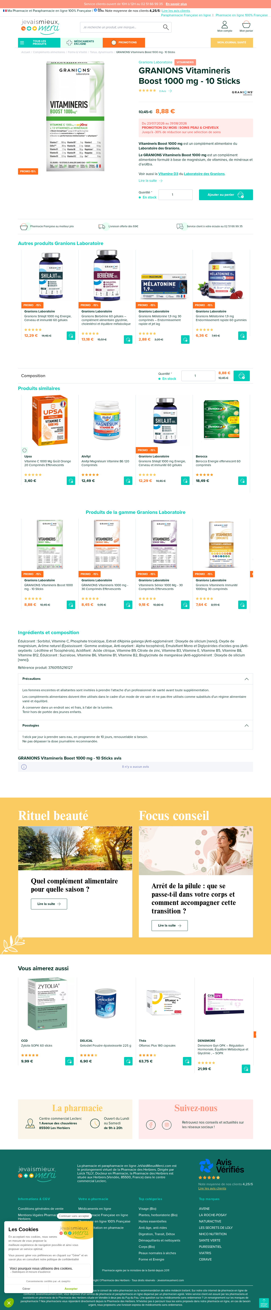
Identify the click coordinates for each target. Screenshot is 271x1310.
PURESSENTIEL (210, 1247)
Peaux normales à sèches (157, 1253)
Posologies (30, 725)
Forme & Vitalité (77, 52)
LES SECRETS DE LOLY (216, 1228)
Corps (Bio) (147, 1247)
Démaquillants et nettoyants (159, 1240)
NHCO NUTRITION (213, 1234)
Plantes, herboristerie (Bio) (158, 1215)
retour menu (264, 1305)
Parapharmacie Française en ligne (186, 15)
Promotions (128, 42)
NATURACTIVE (210, 1221)
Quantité (144, 192)
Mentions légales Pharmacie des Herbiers (42, 1217)
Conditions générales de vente (41, 1209)
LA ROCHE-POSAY (213, 1215)
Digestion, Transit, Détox (157, 1234)
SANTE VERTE (209, 1240)
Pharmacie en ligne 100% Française (242, 15)
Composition (33, 375)
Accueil (25, 52)
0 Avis (162, 91)
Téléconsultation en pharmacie (101, 1228)
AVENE (204, 1209)
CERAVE (205, 1259)
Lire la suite (148, 180)
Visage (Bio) (147, 1209)
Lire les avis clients (176, 11)
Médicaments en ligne (84, 43)
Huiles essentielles (152, 1221)
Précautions (31, 679)
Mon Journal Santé (231, 42)
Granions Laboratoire (155, 62)
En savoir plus (176, 4)
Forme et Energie (151, 1259)
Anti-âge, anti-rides (153, 1228)
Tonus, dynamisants (101, 52)
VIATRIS (205, 1253)
